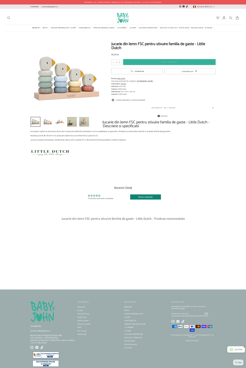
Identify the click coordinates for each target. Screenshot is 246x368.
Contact (80, 310)
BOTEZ (45, 28)
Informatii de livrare (163, 108)
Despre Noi (81, 307)
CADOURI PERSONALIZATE (60, 28)
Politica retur (82, 317)
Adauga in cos (38, 283)
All (138, 81)
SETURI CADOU (184, 28)
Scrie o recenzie (145, 197)
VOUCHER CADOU (197, 28)
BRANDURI (36, 28)
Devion (199, 335)
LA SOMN (132, 28)
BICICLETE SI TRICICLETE (169, 28)
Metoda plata (82, 334)
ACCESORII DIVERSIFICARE (148, 28)
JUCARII (73, 28)
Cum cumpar (82, 331)
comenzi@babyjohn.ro (50, 7)
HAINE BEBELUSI (84, 28)
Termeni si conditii (84, 324)
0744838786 (34, 7)
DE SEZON (208, 28)
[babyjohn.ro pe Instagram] (31, 347)
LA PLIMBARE (121, 28)
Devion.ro (192, 337)
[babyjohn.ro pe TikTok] (41, 347)
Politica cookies (83, 320)
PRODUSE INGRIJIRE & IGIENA (103, 28)
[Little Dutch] (50, 159)
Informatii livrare (83, 314)
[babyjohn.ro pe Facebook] (36, 347)
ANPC (79, 327)
